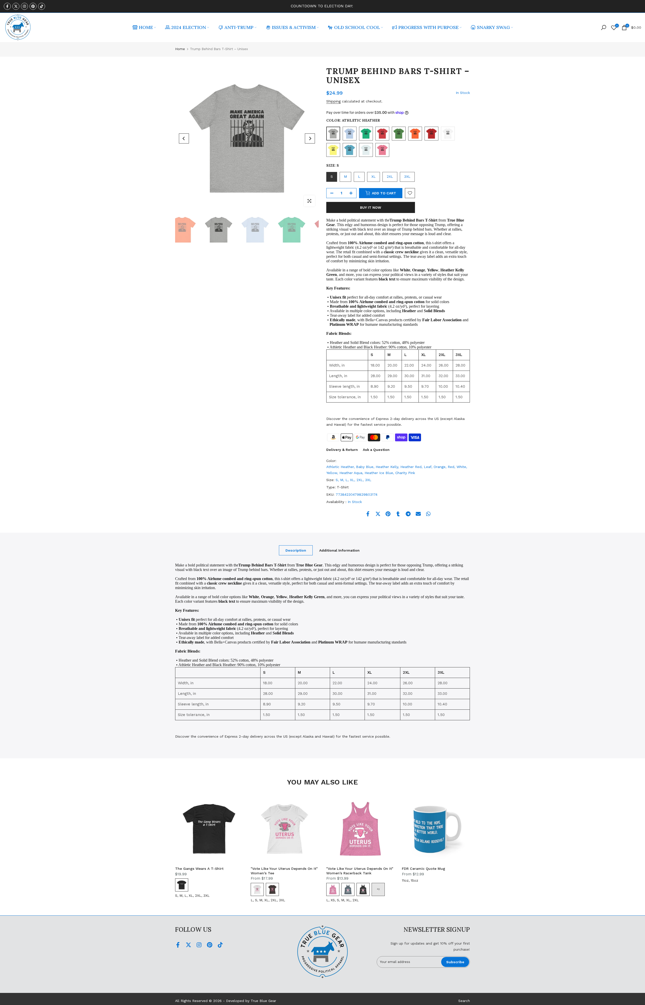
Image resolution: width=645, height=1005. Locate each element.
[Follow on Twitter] (15, 6)
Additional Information (339, 550)
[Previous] (184, 138)
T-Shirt (343, 487)
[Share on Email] (418, 514)
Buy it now (370, 207)
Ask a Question (376, 450)
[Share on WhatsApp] (428, 514)
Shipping (333, 101)
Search (464, 1001)
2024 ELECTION (188, 27)
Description (295, 550)
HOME (146, 27)
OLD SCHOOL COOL (357, 27)
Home (180, 49)
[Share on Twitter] (377, 514)
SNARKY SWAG (493, 27)
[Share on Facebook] (367, 514)
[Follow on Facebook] (7, 6)
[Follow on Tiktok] (41, 6)
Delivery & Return (342, 450)
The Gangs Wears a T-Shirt (199, 869)
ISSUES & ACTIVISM (294, 27)
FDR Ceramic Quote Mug (423, 869)
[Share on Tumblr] (398, 514)
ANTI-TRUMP (238, 27)
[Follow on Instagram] (24, 6)
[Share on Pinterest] (388, 514)
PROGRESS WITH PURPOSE (428, 27)
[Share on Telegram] (408, 514)
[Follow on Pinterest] (33, 6)
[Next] (310, 138)
